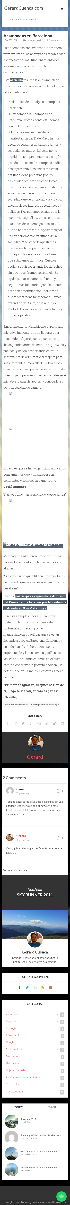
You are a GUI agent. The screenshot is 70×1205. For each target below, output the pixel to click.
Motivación (13, 1056)
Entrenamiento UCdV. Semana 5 (39, 1151)
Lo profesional (14, 1049)
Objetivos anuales (16, 1070)
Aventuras (12, 1014)
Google (10, 1042)
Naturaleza (12, 1063)
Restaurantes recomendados (23, 1077)
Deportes (11, 1021)
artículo (16, 80)
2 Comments (54, 40)
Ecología (11, 1028)
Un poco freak (14, 1084)
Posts (18, 1107)
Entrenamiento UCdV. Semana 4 (39, 1167)
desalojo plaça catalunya (45, 704)
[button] (61, 1196)
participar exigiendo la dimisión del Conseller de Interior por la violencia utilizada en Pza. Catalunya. (35, 602)
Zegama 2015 (28, 1119)
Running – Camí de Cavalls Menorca (41, 1135)
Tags (52, 1107)
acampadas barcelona (16, 704)
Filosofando (13, 1035)
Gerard (35, 757)
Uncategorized (32, 40)
